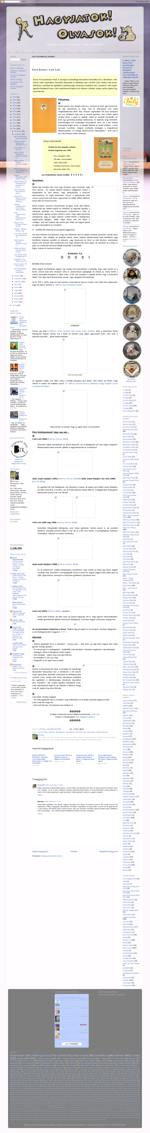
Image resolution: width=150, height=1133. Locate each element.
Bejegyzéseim (131, 381)
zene (122, 1072)
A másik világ (17, 643)
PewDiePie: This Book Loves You (20, 260)
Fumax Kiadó (127, 493)
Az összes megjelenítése (21, 672)
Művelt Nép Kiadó (129, 595)
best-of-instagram (46, 1088)
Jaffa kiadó (110, 1099)
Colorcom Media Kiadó (131, 459)
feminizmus (108, 1090)
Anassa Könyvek (80, 1109)
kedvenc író (127, 940)
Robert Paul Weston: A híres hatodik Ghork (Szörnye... (20, 198)
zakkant (125, 162)
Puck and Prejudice (66, 1008)
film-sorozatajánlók (114, 1068)
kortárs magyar (109, 1117)
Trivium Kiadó (127, 654)
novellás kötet (127, 958)
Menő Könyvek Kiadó (132, 1074)
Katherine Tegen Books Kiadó (113, 1111)
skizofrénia (126, 825)
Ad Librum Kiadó (128, 427)
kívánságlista (119, 1117)
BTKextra (14, 1061)
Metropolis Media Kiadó (82, 1105)
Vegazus (126, 196)
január (16, 302)
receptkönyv (113, 1082)
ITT (63, 632)
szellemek (126, 830)
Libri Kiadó (126, 559)
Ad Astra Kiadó (128, 424)
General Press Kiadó (56, 1072)
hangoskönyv (127, 932)
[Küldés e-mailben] (74, 729)
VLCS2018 (45, 1094)
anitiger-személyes (129, 917)
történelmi (126, 846)
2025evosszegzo (129, 164)
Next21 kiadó (47, 1084)
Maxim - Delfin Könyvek (72, 1090)
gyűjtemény (127, 929)
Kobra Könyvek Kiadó (130, 542)
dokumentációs (127, 1101)
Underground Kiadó (129, 669)
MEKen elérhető (128, 900)
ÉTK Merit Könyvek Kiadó (97, 1119)
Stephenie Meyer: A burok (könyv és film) (20, 250)
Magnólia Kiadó (125, 1094)
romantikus (126, 817)
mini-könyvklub (128, 953)
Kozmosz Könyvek (129, 551)
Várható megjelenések (130, 910)
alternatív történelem (130, 711)
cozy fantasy (78, 1094)
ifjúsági (125, 757)
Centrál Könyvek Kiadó (81, 1103)
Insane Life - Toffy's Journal (18, 628)
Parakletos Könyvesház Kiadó (95, 1113)
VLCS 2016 (127, 905)
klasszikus (126, 773)
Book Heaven (18, 602)
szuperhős (26, 1092)
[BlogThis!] (77, 729)
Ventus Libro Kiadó (129, 672)
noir (97, 1107)
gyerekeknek (70, 732)
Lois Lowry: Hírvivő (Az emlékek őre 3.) (20, 235)
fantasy (125, 736)
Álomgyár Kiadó (128, 687)
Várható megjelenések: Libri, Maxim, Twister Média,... (20, 207)
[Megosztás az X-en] (79, 729)
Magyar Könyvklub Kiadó (54, 1105)
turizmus (135, 1107)
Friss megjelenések (129, 879)
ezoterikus (126, 734)
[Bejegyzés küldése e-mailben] (70, 729)
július (16, 284)
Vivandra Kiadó (128, 677)
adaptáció (47, 1074)
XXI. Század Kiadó (129, 680)
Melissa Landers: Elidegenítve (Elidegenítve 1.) (20, 143)
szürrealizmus (127, 838)
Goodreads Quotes (21, 702)
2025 (15, 100)
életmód (24, 1078)
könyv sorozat (127, 948)
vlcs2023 (70, 1119)
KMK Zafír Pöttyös (129, 532)
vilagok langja (13, 1109)
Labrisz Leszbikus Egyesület (35, 1113)
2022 (15, 108)
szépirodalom (34, 1119)
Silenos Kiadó (127, 635)
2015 (15, 129)
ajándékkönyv (19, 1117)
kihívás (125, 942)
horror (125, 749)
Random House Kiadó (130, 623)
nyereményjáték (128, 961)
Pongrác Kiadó (128, 618)
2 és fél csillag (128, 395)
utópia (125, 854)
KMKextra (112, 1076)
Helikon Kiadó (114, 1086)
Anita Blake (127, 703)
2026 (15, 97)
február (17, 299)
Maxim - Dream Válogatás (128, 579)
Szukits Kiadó (127, 645)
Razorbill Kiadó (128, 627)
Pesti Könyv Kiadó (96, 1105)
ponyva (20, 1119)
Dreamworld (17, 611)
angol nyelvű (127, 914)
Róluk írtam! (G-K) (41, 51)
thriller (125, 844)
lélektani (125, 783)
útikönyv (31, 1101)
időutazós (126, 755)
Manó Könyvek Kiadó (130, 574)
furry (66, 1107)
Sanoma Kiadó (128, 630)
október (17, 276)
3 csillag (125, 398)
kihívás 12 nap (94, 1088)
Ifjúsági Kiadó (127, 510)
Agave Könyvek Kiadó (130, 429)
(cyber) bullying (128, 700)
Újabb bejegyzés (40, 851)
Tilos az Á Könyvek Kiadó (19, 1086)
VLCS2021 (131, 1115)
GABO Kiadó (127, 500)
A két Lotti (95, 714)
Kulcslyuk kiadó (61, 1101)
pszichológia (127, 815)
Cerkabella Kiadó (129, 450)
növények (12, 1119)
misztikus (126, 789)
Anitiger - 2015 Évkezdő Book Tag (22, 345)
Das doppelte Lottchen (85, 717)
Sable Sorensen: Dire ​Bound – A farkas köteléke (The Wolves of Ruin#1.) (19, 578)
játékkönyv (126, 768)
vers (122, 1082)
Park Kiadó (126, 610)
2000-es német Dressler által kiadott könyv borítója (72, 331)
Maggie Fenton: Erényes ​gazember (18, 667)
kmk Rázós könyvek (97, 1117)
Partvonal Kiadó (73, 1101)
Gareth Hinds (64, 1002)
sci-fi (124, 820)
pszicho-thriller (128, 812)
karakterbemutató (75, 1117)
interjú (125, 937)
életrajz (125, 870)
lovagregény (128, 1117)
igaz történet (127, 760)
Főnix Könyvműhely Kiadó (68, 1092)
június (16, 287)
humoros (126, 752)
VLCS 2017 (127, 907)
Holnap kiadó (64, 1111)
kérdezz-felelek (128, 945)
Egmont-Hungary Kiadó (131, 480)
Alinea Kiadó (127, 436)
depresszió (87, 1094)
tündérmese (127, 852)
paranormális (127, 804)
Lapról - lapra (18, 620)
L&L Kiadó (126, 554)
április (16, 293)
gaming (24, 1099)
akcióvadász (28, 1117)
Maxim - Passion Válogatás (21, 1088)
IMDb (65, 439)
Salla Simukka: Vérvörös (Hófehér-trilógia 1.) (20, 242)
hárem (61, 1117)
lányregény (90, 1107)
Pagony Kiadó (127, 598)
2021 (15, 111)
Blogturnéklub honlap (18, 463)
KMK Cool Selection (129, 522)
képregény (126, 778)
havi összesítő (128, 935)
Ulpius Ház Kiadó (129, 667)
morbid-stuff (127, 794)
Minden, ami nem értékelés (90, 51)
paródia (125, 807)
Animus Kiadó (127, 439)
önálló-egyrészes (102, 732)
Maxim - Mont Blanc (130, 583)
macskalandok (131, 1080)
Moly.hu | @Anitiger (17, 68)
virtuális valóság (107, 1094)
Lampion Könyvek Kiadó (123, 1099)
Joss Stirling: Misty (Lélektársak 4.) (20, 255)
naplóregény (127, 799)
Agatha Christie (67, 1099)
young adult (127, 865)
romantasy (103, 1107)
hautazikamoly (88, 1084)
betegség (68, 1094)
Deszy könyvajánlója (18, 558)
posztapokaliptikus (129, 810)
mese (84, 732)
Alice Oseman (64, 1037)
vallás (33, 1092)
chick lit (125, 718)
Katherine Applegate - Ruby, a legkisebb (19, 614)
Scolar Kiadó (127, 633)
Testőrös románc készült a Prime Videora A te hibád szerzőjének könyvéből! (18, 564)
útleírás (30, 1109)
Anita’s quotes (16, 681)
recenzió (126, 970)
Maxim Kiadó (127, 585)
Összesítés (131, 379)
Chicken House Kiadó (130, 452)
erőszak (135, 1094)
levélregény (127, 781)
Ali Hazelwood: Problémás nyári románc (18, 657)
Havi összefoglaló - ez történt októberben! (20, 270)
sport (55, 1076)
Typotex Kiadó (128, 661)
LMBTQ (125, 706)
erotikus (125, 731)
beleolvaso (37, 1117)
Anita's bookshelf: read (71, 997)
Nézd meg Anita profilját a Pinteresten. (112, 994)
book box (126, 921)
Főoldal (12, 51)
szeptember (18, 279)
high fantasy (72, 1074)
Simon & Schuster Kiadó (131, 638)
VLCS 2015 (127, 902)
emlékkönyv (54, 1117)
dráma (125, 728)
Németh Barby (128, 178)
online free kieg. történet (131, 682)
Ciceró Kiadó (127, 457)
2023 (15, 106)
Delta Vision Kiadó (129, 478)
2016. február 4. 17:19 (52, 801)
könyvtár (126, 950)
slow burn (26, 1119)
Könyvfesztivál (90, 1097)
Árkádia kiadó (127, 689)
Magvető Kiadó (128, 567)
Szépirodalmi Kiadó (129, 647)
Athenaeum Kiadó (129, 442)
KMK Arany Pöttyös (129, 520)
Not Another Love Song (68, 1025)
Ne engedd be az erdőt (68, 1016)
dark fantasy (127, 723)
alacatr (108, 1125)
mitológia (126, 791)
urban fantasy (118, 1061)
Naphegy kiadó (14, 1099)
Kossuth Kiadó (128, 549)
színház (58, 1099)
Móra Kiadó (91, 732)
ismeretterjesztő (121, 1070)
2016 (15, 126)
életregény (22, 1109)
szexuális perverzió (129, 833)
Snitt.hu (51, 439)
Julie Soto (64, 1026)
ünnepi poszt (127, 985)
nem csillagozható (129, 411)
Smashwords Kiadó (129, 642)
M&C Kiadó (127, 564)
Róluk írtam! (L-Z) (57, 51)
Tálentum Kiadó (128, 664)
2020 (15, 114)
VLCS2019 (114, 1115)
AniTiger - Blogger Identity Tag (20, 230)
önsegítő (74, 1076)
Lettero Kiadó (32, 1105)
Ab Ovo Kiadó (127, 422)
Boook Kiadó (54, 1092)
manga (136, 1117)
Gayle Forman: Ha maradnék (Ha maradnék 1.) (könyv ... (20, 184)
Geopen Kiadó (128, 502)
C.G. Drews (64, 1018)
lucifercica (99, 1084)
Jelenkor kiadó (86, 1111)
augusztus (18, 281)
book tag (126, 924)
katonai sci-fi (85, 1117)
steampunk (126, 828)
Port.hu (59, 439)
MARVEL (45, 1082)
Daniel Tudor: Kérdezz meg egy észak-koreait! (20, 646)
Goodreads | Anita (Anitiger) (16, 83)
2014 (15, 305)
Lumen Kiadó (41, 1105)
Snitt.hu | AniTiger (16, 79)
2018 (15, 120)
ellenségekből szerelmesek (37, 1107)
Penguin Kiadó (128, 612)
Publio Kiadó (127, 620)
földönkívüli (127, 741)
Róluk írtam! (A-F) (25, 51)
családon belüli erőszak (113, 1101)
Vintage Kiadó (127, 675)
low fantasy (15, 1103)
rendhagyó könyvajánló (131, 973)
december (18, 131)
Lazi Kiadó (126, 556)
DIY (108, 1103)
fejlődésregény (59, 1107)
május (16, 290)
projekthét (126, 968)
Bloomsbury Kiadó (129, 444)
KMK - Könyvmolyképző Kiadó (69, 1058)
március (17, 296)
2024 (15, 103)
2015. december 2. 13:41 (54, 785)
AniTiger (15, 481)
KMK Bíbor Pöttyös (97, 1111)
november (18, 134)
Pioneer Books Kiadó (130, 615)
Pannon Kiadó (128, 603)
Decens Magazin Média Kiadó (96, 1099)
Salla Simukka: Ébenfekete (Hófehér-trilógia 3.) (20, 155)
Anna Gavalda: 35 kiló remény (20, 265)
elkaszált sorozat (128, 927)
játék (124, 765)
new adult (126, 802)
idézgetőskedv (113, 1063)
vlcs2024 (77, 1119)
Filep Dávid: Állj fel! (19, 622)
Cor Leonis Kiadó (129, 464)
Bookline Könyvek (134, 1092)
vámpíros (126, 859)
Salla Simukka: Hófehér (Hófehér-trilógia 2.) (20, 163)
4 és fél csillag (43, 732)
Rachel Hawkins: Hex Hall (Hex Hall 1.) (19, 191)
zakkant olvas (18, 586)
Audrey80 (41, 785)
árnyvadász (132, 1082)
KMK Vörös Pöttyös (129, 528)
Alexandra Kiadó (128, 434)
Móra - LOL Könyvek (130, 588)
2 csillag (125, 392)
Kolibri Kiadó (127, 546)
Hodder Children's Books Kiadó (50, 1111)
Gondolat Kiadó (128, 505)
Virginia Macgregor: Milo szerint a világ (20, 177)
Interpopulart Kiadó (129, 513)
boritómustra (58, 1061)
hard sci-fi (82, 1107)
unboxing (103, 1086)
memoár (23, 1103)
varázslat (126, 857)
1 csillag (125, 390)
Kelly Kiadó (126, 539)
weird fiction (85, 1119)
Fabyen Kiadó (127, 487)
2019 (15, 117)
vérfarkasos (127, 862)
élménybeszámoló (46, 1063)
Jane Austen (82, 1092)
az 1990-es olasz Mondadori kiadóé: (67, 285)
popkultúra (32, 1103)
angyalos (126, 715)
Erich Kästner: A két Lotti (19, 148)
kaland (125, 770)
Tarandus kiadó (73, 1115)
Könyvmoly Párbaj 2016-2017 (61, 1086)
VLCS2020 (122, 1115)
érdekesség (127, 977)
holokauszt (126, 747)
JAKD (125, 881)
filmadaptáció (60, 732)
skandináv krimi (128, 823)
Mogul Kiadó (61, 1113)
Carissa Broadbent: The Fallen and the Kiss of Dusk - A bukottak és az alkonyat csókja (19, 634)
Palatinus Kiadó (128, 600)
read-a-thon (40, 1103)
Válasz (40, 795)
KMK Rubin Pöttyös (88, 1065)
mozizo (125, 956)
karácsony (84, 1082)
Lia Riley (63, 1010)
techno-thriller (127, 841)
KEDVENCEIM (72, 51)
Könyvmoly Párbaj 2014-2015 (112, 1080)
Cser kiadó (128, 1109)
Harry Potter (58, 1090)
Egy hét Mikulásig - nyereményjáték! (20, 137)
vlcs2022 (63, 1119)
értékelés (51, 732)
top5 (32, 1097)
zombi (125, 867)
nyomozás (28, 1072)
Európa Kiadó (127, 485)
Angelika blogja (18, 654)
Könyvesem (17, 664)
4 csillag (125, 403)
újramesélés (40, 1072)
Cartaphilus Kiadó (129, 447)
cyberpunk (46, 1117)
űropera (36, 1109)
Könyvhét (126, 884)
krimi (124, 776)
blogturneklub (17, 1055)
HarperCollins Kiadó (130, 507)
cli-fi (17, 1107)
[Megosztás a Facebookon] (81, 729)
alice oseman (83, 1088)
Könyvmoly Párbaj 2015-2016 (131, 1086)
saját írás (49, 1103)
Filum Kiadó (127, 490)
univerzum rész (54, 1119)
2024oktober (127, 198)
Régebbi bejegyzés (108, 851)
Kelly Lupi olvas (19, 574)
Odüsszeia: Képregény (68, 1000)
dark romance (24, 1107)
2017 (15, 123)
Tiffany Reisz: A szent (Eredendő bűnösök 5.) (20, 170)
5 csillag (125, 408)
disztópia (126, 726)
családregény (127, 720)
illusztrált (79, 732)
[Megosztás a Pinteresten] (83, 729)
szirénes (126, 836)
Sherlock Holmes (129, 708)
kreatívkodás (42, 1099)
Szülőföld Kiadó (62, 1115)
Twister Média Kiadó (130, 657)
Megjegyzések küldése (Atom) (52, 856)
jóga (67, 1117)
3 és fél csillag (128, 400)
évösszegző (127, 983)
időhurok (137, 1101)
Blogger (123, 1125)
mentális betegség (98, 1082)
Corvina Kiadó (128, 466)
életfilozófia (24, 1080)
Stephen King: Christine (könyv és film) (20, 224)
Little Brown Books (129, 562)
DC (104, 1103)
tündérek (126, 849)
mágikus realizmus (129, 796)
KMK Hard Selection (130, 525)
